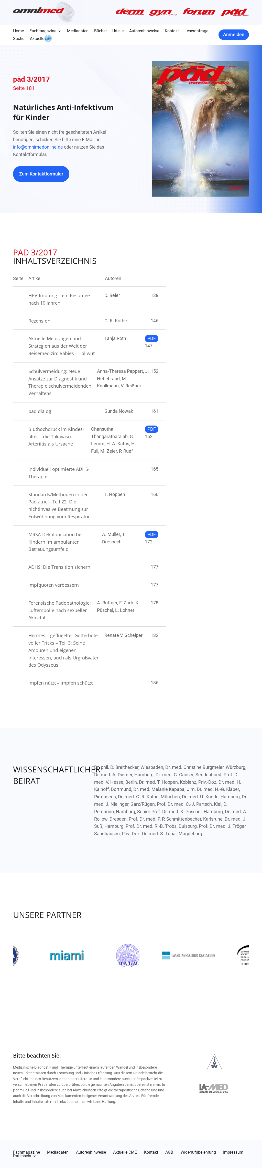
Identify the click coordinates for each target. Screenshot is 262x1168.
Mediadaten (78, 31)
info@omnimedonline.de (38, 147)
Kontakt (172, 31)
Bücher (100, 31)
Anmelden (233, 34)
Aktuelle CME (125, 1152)
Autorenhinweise (144, 31)
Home (18, 31)
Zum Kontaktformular (41, 174)
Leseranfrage (196, 31)
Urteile (118, 31)
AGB (169, 1152)
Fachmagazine (42, 31)
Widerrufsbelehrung (198, 1152)
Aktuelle (37, 39)
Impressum (233, 1152)
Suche (18, 39)
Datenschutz (24, 1156)
